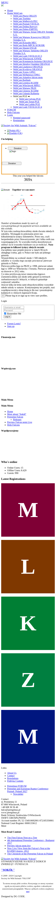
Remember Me (14, 313)
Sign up (10, 326)
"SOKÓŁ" (8, 869)
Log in (7, 316)
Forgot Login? (14, 323)
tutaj (27, 891)
